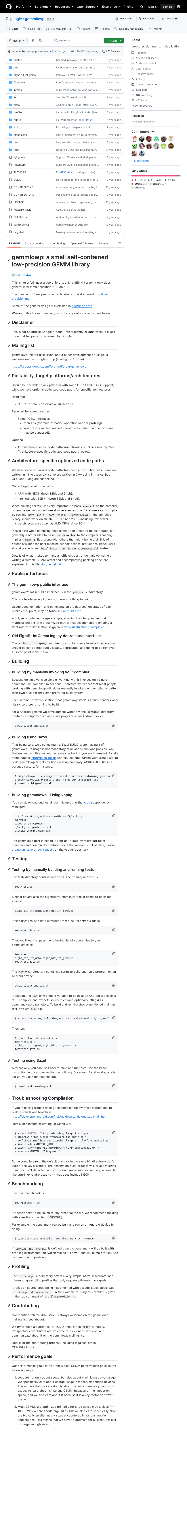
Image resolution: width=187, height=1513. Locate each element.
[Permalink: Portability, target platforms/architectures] (9, 375)
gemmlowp (35, 19)
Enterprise (109, 6)
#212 (53, 51)
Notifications (126, 18)
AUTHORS (20, 172)
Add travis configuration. (70, 209)
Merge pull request (38, 51)
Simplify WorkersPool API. (71, 97)
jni (15, 97)
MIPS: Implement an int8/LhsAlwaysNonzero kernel (86, 134)
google (16, 19)
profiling (18, 112)
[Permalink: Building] (9, 661)
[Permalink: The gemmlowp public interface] (9, 584)
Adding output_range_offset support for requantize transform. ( (94, 104)
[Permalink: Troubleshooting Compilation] (9, 1098)
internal (18, 89)
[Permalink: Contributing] (9, 1305)
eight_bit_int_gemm (25, 74)
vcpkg (87, 802)
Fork (148, 18)
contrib (18, 59)
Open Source (86, 6)
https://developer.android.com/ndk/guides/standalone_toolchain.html (59, 1116)
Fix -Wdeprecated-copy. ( (71, 119)
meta (17, 104)
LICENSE (19, 202)
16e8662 (81, 51)
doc (16, 67)
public (17, 119)
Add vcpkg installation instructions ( (77, 217)
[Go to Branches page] (33, 40)
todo (16, 149)
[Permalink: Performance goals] (9, 1356)
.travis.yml (20, 164)
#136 (63, 172)
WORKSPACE (21, 224)
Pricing (128, 6)
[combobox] (79, 40)
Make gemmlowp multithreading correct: (80, 232)
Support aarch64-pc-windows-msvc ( (78, 89)
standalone (20, 134)
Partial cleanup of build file (72, 224)
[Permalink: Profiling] (9, 1266)
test (16, 142)
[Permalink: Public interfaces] (9, 573)
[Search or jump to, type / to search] (141, 6)
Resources (62, 6)
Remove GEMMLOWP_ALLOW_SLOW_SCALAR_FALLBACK (90, 74)
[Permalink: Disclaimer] (9, 322)
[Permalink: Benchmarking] (9, 1183)
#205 (90, 119)
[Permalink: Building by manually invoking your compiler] (9, 672)
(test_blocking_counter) (81, 172)
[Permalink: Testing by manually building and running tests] (9, 869)
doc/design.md (82, 306)
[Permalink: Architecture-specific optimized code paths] (9, 460)
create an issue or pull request (33, 849)
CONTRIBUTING (23, 187)
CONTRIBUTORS (24, 194)
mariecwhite (17, 51)
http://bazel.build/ (43, 758)
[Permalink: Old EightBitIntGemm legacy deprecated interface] (9, 635)
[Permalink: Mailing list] (9, 345)
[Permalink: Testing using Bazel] (9, 1060)
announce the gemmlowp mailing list (77, 187)
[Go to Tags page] (40, 40)
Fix (58, 172)
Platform (22, 6)
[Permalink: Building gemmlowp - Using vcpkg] (9, 794)
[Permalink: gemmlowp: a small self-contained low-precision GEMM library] (9, 260)
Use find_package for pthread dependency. (82, 59)
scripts (18, 127)
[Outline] (119, 243)
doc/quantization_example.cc (84, 627)
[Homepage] (9, 6)
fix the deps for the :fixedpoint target (78, 179)
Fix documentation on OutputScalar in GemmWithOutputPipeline (94, 67)
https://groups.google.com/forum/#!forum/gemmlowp (49, 366)
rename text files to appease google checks (82, 202)
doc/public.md (71, 611)
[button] (114, 725)
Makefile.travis (22, 209)
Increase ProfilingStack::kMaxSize (76, 112)
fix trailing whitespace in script (74, 127)
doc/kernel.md (51, 564)
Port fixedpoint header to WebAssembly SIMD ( (84, 82)
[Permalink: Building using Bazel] (9, 737)
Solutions (42, 6)
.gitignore (19, 157)
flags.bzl (19, 232)
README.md (21, 217)
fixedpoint (20, 82)
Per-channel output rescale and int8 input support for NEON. (92, 194)
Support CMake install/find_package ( (78, 157)
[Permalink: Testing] (9, 858)
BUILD (17, 179)
